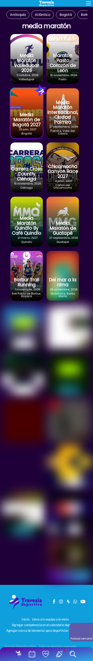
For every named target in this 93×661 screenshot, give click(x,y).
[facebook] (54, 600)
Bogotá (65, 15)
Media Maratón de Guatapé (63, 228)
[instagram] (61, 600)
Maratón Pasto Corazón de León (63, 63)
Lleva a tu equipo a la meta (50, 619)
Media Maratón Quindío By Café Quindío (26, 225)
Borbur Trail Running (26, 282)
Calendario (33, 654)
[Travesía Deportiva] (27, 609)
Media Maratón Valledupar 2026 (26, 63)
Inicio (19, 654)
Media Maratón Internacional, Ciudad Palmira (62, 112)
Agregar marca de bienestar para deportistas (37, 630)
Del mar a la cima (63, 282)
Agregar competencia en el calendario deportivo (45, 625)
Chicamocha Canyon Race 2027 (63, 171)
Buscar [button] (73, 654)
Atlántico (42, 15)
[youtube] (83, 600)
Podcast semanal (81, 638)
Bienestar (46, 654)
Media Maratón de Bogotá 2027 (26, 119)
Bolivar (86, 15)
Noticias (60, 654)
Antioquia (18, 15)
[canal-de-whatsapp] (75, 600)
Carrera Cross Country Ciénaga (26, 174)
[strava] (68, 600)
